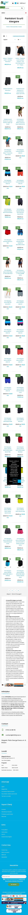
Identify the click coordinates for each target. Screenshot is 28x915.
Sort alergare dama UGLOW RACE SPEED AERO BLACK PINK (7, 449)
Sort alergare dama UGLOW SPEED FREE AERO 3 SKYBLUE (7, 573)
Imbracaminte (14, 26)
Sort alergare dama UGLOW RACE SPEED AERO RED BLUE (20, 449)
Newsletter (4, 857)
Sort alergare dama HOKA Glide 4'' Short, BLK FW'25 (7, 272)
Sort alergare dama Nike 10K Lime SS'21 (7, 302)
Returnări (4, 816)
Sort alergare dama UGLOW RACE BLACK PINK (8, 419)
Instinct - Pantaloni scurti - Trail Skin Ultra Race (7, 60)
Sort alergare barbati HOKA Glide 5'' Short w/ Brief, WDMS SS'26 (20, 122)
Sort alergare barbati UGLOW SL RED (7, 241)
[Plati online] (14, 897)
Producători (5, 829)
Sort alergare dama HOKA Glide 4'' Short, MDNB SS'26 (20, 273)
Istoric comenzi (5, 852)
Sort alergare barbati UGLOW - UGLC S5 (20, 182)
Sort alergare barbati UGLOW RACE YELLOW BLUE (7, 210)
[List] (6, 36)
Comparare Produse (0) (18, 36)
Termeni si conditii (6, 796)
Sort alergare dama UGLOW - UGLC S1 (20, 302)
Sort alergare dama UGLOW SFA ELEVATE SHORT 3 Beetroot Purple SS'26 (20, 542)
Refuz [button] (11, 481)
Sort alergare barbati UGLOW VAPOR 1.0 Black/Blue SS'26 (20, 242)
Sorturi (20, 26)
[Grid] (4, 36)
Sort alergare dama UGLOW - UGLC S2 (8, 331)
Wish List (4, 854)
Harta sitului (4, 832)
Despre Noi (4, 789)
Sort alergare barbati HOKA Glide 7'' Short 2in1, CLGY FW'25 (7, 152)
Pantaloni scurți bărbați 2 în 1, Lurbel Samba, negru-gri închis (20, 91)
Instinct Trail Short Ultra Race (7, 89)
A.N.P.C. (3, 834)
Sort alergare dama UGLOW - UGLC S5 (20, 360)
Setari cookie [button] (15, 481)
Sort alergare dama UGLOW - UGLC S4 (8, 360)
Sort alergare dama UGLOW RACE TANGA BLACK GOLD (7, 510)
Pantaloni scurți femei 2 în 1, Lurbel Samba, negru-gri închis (7, 122)
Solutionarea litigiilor (7, 837)
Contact (4, 809)
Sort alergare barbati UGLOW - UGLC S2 (8, 182)
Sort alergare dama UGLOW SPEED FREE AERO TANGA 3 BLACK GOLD (20, 574)
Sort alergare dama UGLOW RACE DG (20, 419)
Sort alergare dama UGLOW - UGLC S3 (20, 331)
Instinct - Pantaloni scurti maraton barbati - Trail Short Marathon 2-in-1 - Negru (20, 62)
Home (7, 26)
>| (18, 590)
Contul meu (4, 850)
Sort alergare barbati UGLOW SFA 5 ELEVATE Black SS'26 (20, 211)
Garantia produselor (7, 812)
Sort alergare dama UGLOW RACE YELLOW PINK (20, 509)
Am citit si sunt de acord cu (15, 880)
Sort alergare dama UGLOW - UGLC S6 (8, 389)
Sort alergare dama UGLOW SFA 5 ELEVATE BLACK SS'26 (7, 541)
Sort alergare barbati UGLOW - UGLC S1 (20, 151)
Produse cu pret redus (7, 814)
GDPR (3, 787)
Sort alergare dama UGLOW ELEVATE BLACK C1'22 (20, 390)
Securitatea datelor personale (9, 794)
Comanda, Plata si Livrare (8, 791)
